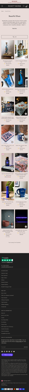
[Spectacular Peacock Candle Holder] (7, 49)
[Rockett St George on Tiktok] (12, 352)
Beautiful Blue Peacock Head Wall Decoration (21, 90)
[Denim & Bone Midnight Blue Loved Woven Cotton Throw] (7, 106)
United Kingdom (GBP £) (6, 380)
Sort (15, 37)
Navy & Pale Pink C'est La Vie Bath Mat (7, 146)
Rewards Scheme (4, 282)
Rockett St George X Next (6, 286)
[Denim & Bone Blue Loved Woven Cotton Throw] (21, 106)
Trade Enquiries (4, 302)
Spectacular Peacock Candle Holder (7, 61)
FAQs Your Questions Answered (7, 295)
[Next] (26, 2)
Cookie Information (5, 329)
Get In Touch (3, 293)
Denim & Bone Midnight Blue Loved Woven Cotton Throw (7, 118)
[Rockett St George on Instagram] (5, 352)
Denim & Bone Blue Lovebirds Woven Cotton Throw (21, 174)
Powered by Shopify (4, 385)
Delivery (2, 280)
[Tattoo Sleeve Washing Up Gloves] (7, 77)
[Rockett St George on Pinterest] (9, 352)
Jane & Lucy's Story (5, 315)
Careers (2, 317)
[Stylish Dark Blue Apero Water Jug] (21, 190)
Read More (14, 28)
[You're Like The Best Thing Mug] (21, 134)
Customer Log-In (4, 273)
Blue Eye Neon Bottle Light (8, 173)
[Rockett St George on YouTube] (14, 352)
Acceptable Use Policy (5, 333)
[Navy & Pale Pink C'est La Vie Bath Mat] (7, 134)
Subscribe (26, 347)
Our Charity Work (4, 320)
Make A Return (4, 277)
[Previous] (2, 2)
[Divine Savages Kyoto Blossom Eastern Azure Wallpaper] (7, 218)
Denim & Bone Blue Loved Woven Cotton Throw (21, 118)
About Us (3, 313)
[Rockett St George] (14, 6)
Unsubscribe (3, 306)
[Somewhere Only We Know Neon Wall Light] (21, 218)
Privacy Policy (4, 324)
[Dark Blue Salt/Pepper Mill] (7, 190)
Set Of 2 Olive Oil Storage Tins (21, 61)
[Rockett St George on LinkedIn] (7, 352)
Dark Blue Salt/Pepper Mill (7, 202)
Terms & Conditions (5, 331)
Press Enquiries (4, 297)
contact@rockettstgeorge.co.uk (7, 267)
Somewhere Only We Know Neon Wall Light (21, 231)
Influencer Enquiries (5, 300)
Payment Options (4, 284)
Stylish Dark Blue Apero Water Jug (21, 202)
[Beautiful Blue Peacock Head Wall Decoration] (21, 77)
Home (2, 11)
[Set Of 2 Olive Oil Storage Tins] (21, 49)
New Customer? (4, 275)
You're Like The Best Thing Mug (21, 146)
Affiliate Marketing (4, 304)
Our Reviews (3, 322)
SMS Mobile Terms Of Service (7, 326)
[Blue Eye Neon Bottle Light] (7, 162)
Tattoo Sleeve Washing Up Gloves (7, 90)
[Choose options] (12, 226)
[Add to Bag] (12, 57)
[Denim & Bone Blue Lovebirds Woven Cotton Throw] (21, 162)
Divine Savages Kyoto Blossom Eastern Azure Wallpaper (8, 231)
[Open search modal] (23, 6)
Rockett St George (10, 382)
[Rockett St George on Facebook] (2, 352)
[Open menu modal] (2, 6)
